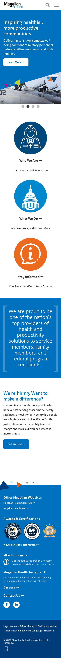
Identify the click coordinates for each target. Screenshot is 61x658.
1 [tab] (23, 106)
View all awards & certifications (20, 544)
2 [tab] (28, 106)
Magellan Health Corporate (17, 502)
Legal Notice (10, 626)
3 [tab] (33, 106)
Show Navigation (47, 5)
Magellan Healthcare (14, 508)
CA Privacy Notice (47, 626)
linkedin (16, 605)
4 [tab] (38, 106)
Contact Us (11, 595)
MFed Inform (13, 555)
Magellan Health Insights (22, 572)
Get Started (14, 444)
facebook (6, 605)
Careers (9, 587)
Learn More (14, 62)
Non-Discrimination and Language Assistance (30, 630)
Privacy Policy (27, 626)
